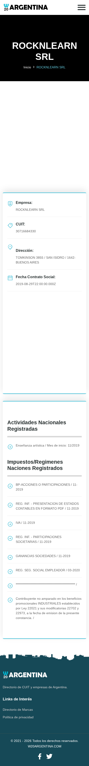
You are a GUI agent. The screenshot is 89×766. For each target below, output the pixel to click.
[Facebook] (39, 757)
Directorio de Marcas (18, 709)
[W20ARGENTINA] (25, 7)
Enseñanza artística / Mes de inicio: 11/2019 (47, 445)
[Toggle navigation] (82, 7)
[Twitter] (49, 757)
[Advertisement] (44, 126)
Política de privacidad (18, 717)
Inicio (27, 67)
